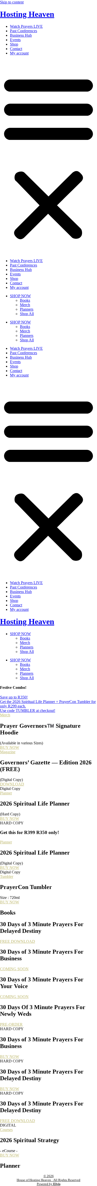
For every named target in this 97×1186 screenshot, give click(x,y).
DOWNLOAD (12, 784)
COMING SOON (14, 969)
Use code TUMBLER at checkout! (27, 710)
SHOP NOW (20, 296)
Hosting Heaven (27, 14)
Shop (14, 44)
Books (25, 300)
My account (19, 53)
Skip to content (12, 2)
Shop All (27, 314)
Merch (25, 305)
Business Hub (21, 35)
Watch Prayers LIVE (26, 26)
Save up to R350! (14, 697)
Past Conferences (23, 31)
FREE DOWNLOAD (17, 941)
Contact (16, 49)
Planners (26, 309)
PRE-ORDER (11, 1024)
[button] (48, 157)
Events (15, 40)
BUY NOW (9, 747)
